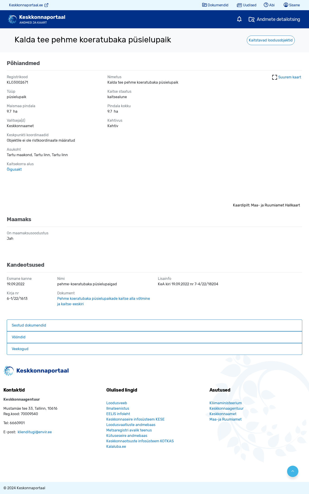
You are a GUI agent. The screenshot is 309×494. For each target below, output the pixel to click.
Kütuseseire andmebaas (126, 435)
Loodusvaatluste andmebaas (130, 425)
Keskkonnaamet (222, 414)
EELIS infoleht (118, 414)
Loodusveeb (116, 403)
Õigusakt (14, 169)
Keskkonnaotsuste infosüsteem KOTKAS (140, 441)
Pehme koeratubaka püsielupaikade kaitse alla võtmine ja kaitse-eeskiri (103, 301)
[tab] (154, 325)
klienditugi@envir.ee (35, 432)
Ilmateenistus (117, 408)
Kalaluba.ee (116, 446)
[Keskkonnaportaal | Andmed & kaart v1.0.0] (36, 19)
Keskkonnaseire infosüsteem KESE (135, 419)
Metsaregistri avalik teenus (129, 430)
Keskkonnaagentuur (226, 408)
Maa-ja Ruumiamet (225, 419)
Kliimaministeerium (225, 403)
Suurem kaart (289, 77)
